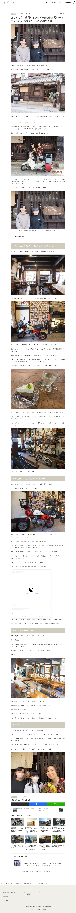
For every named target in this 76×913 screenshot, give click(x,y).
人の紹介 (13, 13)
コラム (37, 892)
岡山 (26, 796)
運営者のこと (60, 2)
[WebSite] (25, 871)
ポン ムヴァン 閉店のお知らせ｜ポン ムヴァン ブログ (26, 122)
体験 (29, 894)
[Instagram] (39, 871)
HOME (3, 883)
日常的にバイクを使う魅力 (50, 2)
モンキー (20, 796)
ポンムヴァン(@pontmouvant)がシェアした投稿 (30, 616)
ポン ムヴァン (15, 623)
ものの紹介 (30, 892)
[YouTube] (47, 871)
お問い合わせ (68, 2)
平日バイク (35, 909)
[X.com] (32, 871)
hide (23, 236)
